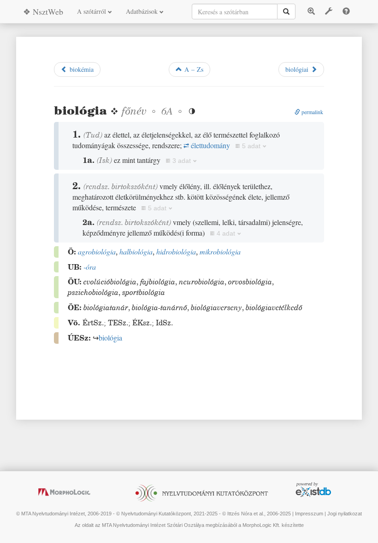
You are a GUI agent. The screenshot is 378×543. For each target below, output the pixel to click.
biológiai (298, 69)
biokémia (80, 69)
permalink (311, 112)
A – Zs (192, 69)
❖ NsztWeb (43, 11)
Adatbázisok (142, 11)
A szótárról (92, 11)
